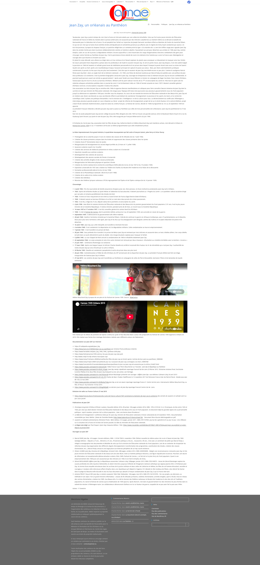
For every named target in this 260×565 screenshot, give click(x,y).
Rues (151, 2)
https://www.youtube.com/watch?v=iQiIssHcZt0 (91, 367)
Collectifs (119, 2)
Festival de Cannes (91, 212)
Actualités (82, 2)
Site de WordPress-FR (159, 516)
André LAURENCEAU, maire (135, 503)
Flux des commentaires (159, 514)
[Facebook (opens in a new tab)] (188, 2)
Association (73, 2)
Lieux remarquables (107, 2)
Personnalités (129, 2)
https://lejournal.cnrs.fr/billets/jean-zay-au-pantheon (93, 349)
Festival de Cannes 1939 (139, 32)
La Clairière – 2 (128, 521)
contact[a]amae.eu (90, 544)
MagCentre (134, 297)
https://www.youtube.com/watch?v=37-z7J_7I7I (90, 377)
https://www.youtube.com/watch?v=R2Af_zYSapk (91, 369)
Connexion (155, 508)
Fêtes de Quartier (142, 2)
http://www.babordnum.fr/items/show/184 (128, 417)
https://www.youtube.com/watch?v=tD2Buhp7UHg (92, 382)
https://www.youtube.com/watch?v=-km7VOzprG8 (91, 374)
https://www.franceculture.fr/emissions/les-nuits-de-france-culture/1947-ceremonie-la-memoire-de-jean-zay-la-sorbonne (116, 396)
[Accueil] (148, 24)
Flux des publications (159, 511)
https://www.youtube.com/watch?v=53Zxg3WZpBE (91, 387)
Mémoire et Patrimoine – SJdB (165, 2)
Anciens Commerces (92, 2)
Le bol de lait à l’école (133, 511)
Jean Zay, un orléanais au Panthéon (179, 24)
